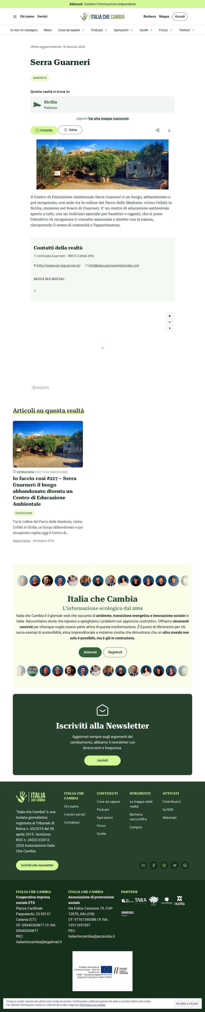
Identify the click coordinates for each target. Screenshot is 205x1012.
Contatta (46, 130)
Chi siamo (71, 806)
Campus (136, 827)
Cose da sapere (108, 801)
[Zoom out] (170, 322)
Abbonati (90, 652)
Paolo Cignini (21, 541)
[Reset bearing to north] (170, 327)
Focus (101, 825)
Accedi (180, 16)
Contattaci (72, 822)
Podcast (103, 809)
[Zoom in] (170, 316)
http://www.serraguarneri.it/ (58, 265)
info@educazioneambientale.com (113, 265)
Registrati (115, 652)
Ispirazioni (105, 817)
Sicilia (50, 102)
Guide (101, 833)
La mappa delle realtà (141, 804)
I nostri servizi (74, 814)
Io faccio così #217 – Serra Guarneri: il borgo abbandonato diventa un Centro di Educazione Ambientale (44, 491)
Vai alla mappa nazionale (108, 118)
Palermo (50, 108)
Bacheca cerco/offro (138, 816)
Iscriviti (102, 760)
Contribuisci (172, 801)
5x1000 (168, 809)
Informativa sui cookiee (92, 1005)
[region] (102, 351)
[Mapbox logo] (40, 387)
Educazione (23, 513)
